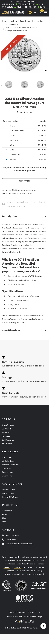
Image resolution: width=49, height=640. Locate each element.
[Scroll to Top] (43, 626)
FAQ (4, 522)
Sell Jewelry (7, 443)
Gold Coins (7, 457)
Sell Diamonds (8, 440)
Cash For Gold (8, 425)
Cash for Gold (10, 393)
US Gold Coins (8, 461)
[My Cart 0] (40, 12)
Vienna (7, 567)
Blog (4, 518)
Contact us (7, 510)
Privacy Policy (34, 612)
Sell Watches (7, 429)
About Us (6, 514)
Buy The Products (13, 362)
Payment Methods (10, 497)
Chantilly (17, 567)
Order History (8, 493)
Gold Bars (6, 468)
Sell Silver (6, 436)
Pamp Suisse (7, 472)
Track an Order (8, 489)
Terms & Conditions (17, 612)
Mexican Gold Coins (10, 465)
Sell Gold (6, 432)
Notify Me (24, 181)
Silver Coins (7, 476)
